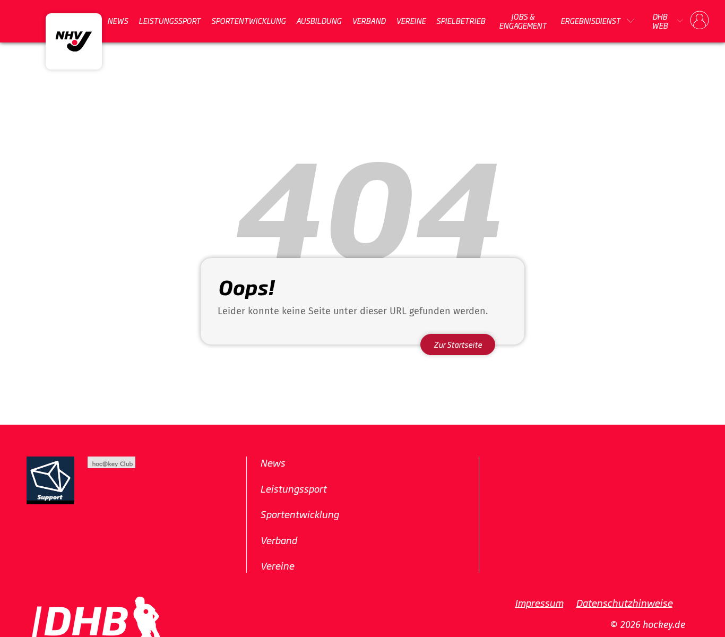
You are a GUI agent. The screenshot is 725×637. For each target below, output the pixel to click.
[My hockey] (699, 21)
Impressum (539, 602)
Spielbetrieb (460, 20)
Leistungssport (170, 20)
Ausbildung (318, 20)
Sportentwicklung (248, 20)
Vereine (411, 20)
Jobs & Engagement (523, 21)
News (117, 20)
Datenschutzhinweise (624, 602)
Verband (368, 20)
